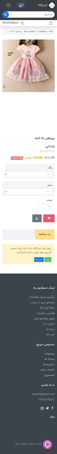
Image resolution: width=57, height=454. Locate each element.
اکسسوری (49, 375)
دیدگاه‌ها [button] (43, 234)
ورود (48, 259)
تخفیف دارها (48, 369)
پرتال (17, 444)
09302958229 (10, 23)
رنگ (50, 167)
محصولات (49, 354)
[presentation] (53, 86)
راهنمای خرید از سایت (43, 302)
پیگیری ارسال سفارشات (42, 297)
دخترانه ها (49, 364)
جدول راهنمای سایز (44, 318)
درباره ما (50, 329)
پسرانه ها (49, 359)
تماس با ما (49, 324)
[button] (20, 5)
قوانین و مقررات (46, 313)
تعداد (49, 200)
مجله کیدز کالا (47, 308)
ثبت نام (50, 334)
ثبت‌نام (39, 259)
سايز (49, 185)
